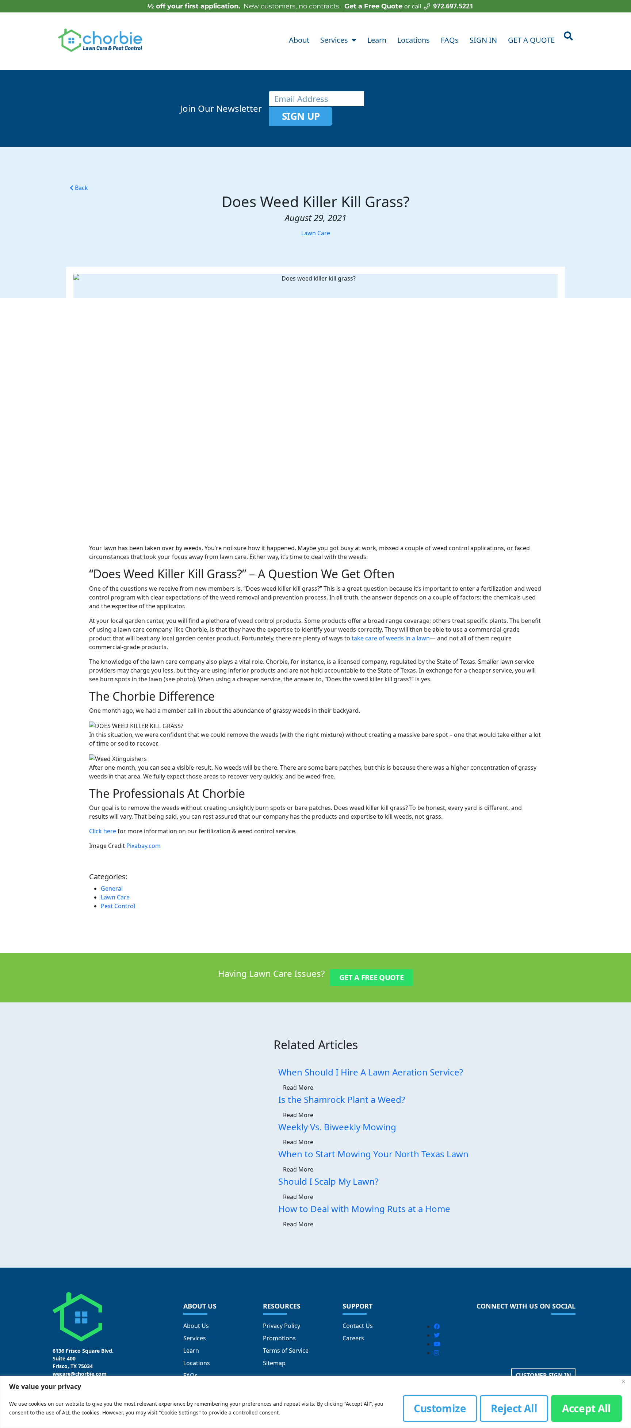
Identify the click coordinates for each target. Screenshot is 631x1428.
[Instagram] (436, 1353)
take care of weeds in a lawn (391, 638)
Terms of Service (286, 1350)
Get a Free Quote (373, 6)
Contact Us (358, 1325)
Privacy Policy (281, 1325)
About (299, 40)
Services (334, 40)
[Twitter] (437, 1335)
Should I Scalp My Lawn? (328, 1181)
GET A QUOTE (531, 40)
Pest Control (118, 906)
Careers (353, 1338)
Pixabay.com (143, 846)
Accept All (586, 1408)
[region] (315, 1402)
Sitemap (274, 1363)
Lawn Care (315, 233)
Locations (413, 40)
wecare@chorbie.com (80, 1373)
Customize (440, 1408)
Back (80, 188)
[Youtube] (437, 1344)
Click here (102, 831)
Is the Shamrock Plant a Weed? (341, 1099)
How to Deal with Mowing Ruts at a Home (364, 1209)
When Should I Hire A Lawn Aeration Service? (370, 1072)
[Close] (623, 1382)
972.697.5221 (453, 5)
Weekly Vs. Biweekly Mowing (337, 1127)
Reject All (514, 1408)
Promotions (279, 1338)
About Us (196, 1325)
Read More (298, 1088)
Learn (376, 40)
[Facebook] (437, 1326)
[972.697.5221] (427, 6)
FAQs (450, 40)
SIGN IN (483, 40)
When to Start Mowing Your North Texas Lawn (373, 1154)
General (112, 888)
